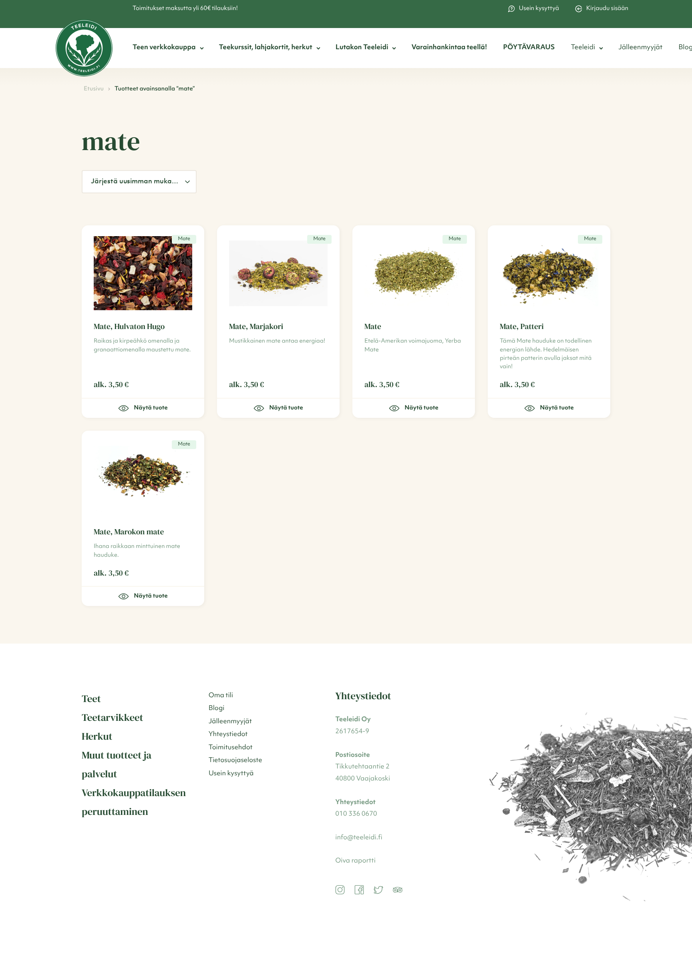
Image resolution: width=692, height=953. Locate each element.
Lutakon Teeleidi (362, 47)
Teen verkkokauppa (164, 47)
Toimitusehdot (231, 747)
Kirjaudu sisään (607, 9)
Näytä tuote (150, 408)
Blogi (217, 708)
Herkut (97, 736)
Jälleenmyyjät (640, 47)
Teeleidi (583, 47)
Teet (91, 699)
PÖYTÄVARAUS (529, 47)
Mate (184, 239)
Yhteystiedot (228, 734)
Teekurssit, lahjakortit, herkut (265, 47)
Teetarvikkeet (112, 717)
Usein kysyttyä (539, 9)
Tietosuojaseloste (235, 760)
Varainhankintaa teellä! (449, 47)
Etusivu (94, 89)
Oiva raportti (355, 861)
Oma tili (221, 695)
